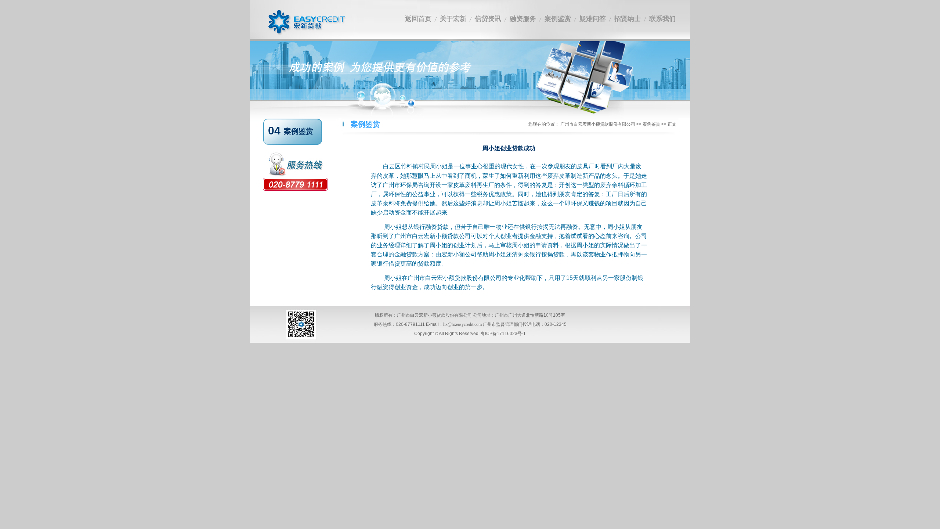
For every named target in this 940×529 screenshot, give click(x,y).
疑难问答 (592, 18)
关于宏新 (453, 18)
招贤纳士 (627, 18)
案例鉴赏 (558, 18)
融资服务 (523, 18)
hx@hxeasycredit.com (462, 324)
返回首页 (418, 18)
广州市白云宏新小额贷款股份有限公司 (597, 124)
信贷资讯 (488, 18)
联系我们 (662, 18)
